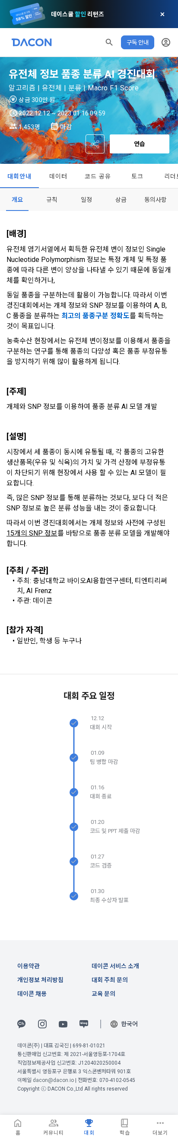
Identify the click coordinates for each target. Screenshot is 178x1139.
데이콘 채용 (32, 993)
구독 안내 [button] (138, 42)
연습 (139, 143)
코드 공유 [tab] (98, 176)
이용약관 (28, 966)
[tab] (17, 199)
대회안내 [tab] (19, 176)
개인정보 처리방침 (40, 979)
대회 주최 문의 (110, 979)
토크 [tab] (137, 176)
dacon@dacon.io (53, 1080)
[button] (109, 42)
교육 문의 (103, 993)
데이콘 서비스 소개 (115, 966)
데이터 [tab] (58, 176)
